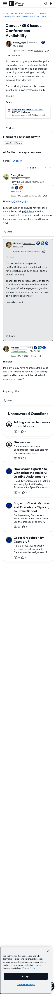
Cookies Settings (26, 984)
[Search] (46, 3)
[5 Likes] (47, 243)
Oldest (17, 161)
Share (10, 128)
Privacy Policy (28, 968)
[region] (25, 970)
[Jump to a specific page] (50, 167)
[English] (16, 3)
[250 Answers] (21, 188)
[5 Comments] (42, 243)
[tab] (9, 152)
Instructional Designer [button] (14, 143)
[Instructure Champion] (12, 188)
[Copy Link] (47, 50)
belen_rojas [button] (19, 42)
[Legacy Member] (17, 188)
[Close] (47, 951)
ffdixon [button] (17, 243)
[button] (9, 44)
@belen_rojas (20, 201)
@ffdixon (29, 211)
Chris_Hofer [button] (17, 175)
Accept (25, 976)
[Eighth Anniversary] (43, 42)
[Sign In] (51, 3)
